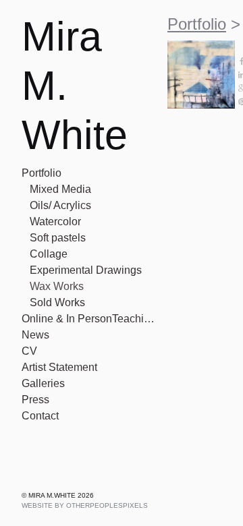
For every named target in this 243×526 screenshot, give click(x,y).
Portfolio (43, 173)
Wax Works (56, 286)
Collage (48, 254)
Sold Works (57, 302)
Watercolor (56, 221)
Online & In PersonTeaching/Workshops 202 (89, 319)
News (35, 335)
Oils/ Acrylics (61, 205)
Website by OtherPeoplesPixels (85, 505)
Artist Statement (64, 367)
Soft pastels (60, 238)
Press (34, 399)
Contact (41, 416)
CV (29, 351)
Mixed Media (61, 189)
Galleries (42, 383)
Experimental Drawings (86, 270)
